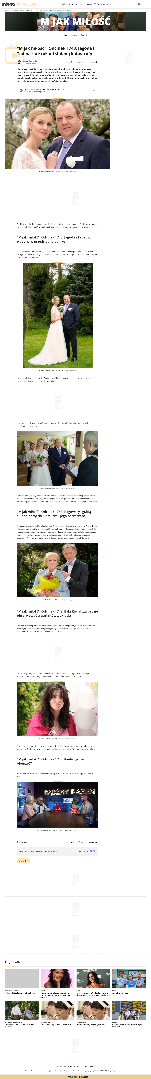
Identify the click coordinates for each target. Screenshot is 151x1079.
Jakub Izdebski (33, 61)
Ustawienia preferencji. (79, 1071)
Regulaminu (53, 1071)
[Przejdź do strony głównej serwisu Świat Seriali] (28, 4)
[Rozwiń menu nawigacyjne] (147, 4)
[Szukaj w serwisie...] (139, 4)
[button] (111, 4)
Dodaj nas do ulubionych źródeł (44, 91)
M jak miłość (29, 10)
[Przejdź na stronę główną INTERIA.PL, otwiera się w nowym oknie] (8, 4)
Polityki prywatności (66, 1071)
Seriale (22, 10)
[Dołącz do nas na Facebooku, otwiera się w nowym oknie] (91, 851)
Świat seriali (14, 10)
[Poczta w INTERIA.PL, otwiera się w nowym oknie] (143, 4)
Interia (7, 10)
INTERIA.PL (97, 1071)
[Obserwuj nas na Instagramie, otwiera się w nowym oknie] (94, 851)
